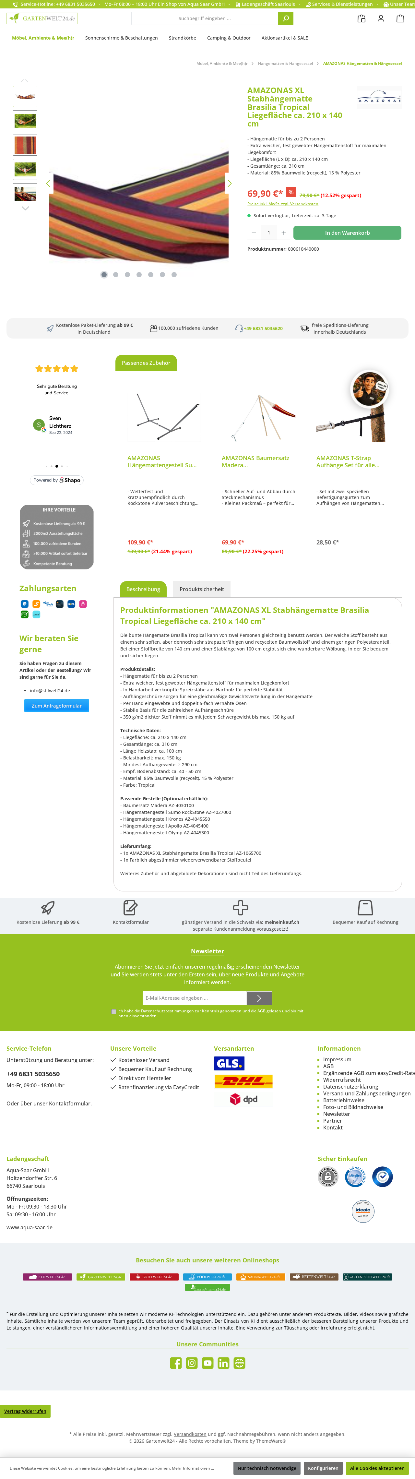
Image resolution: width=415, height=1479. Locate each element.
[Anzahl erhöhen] (283, 232)
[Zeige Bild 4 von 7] (139, 274)
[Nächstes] (229, 183)
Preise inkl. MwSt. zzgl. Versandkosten (282, 204)
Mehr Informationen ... (193, 1468)
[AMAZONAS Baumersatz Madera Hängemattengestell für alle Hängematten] (258, 417)
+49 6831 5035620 (263, 328)
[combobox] (204, 18)
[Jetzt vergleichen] (361, 18)
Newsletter (336, 1113)
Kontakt (333, 1127)
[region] (123, 183)
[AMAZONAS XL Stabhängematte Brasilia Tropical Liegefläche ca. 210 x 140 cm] (139, 183)
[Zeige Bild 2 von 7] (115, 274)
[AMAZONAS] (379, 109)
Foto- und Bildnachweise (353, 1107)
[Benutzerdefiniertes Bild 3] (382, 1176)
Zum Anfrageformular (57, 705)
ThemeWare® (271, 1441)
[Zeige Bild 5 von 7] (150, 274)
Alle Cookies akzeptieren (377, 1468)
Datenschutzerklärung (350, 1086)
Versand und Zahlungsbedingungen (367, 1093)
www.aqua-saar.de (29, 1227)
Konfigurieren (323, 1468)
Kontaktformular (131, 922)
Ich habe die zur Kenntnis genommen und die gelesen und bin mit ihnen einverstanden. (210, 1013)
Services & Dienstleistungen (342, 4)
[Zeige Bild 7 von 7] (174, 274)
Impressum (337, 1059)
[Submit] (259, 998)
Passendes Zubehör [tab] (146, 362)
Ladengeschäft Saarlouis (268, 4)
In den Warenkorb (347, 232)
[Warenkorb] (400, 18)
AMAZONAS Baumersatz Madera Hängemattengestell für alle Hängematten (256, 461)
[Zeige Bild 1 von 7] (104, 274)
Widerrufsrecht (342, 1079)
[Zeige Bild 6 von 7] (162, 274)
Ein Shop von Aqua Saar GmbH (191, 4)
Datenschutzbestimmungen (167, 1011)
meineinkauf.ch (282, 922)
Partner (332, 1120)
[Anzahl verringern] (254, 232)
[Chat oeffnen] (370, 389)
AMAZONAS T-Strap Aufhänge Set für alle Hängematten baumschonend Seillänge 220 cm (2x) (350, 461)
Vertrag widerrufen (25, 1411)
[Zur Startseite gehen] (42, 18)
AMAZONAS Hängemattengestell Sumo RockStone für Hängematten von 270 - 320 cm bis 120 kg (164, 461)
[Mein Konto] (381, 18)
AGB (261, 1011)
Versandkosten (190, 1434)
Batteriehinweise (343, 1100)
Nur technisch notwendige (267, 1468)
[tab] (143, 589)
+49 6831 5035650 (33, 1073)
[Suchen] (285, 18)
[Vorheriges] (48, 183)
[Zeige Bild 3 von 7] (127, 274)
